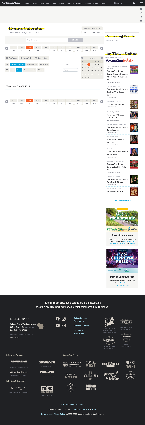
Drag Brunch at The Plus (115, 104)
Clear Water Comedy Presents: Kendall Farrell (117, 153)
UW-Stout (132, 243)
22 (82, 74)
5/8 (69, 48)
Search (75, 40)
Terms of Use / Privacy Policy (53, 414)
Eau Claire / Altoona (17, 64)
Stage (26, 70)
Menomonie (44, 64)
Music (19, 70)
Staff (61, 404)
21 (101, 70)
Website (85, 409)
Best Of (79, 3)
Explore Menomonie (119, 243)
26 (95, 74)
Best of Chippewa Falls (122, 276)
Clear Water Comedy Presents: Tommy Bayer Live (117, 128)
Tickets (88, 3)
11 (92, 67)
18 (92, 70)
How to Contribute (81, 325)
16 (85, 70)
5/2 (21, 48)
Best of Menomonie (122, 235)
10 (88, 67)
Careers (82, 404)
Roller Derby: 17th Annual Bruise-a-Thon (115, 116)
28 (102, 74)
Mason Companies (125, 283)
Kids (12, 70)
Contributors (71, 404)
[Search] (134, 3)
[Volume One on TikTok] (141, 17)
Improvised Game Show (115, 191)
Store (95, 3)
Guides (61, 3)
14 (101, 67)
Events (34, 3)
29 (82, 77)
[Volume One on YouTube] (141, 21)
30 (85, 77)
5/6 (54, 48)
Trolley (103, 3)
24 (89, 74)
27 (98, 74)
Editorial (76, 409)
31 (88, 77)
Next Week (27, 58)
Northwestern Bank (122, 285)
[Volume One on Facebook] (141, 9)
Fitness (40, 70)
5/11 (94, 48)
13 (98, 67)
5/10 (86, 48)
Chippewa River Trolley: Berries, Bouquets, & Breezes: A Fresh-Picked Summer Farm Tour (117, 75)
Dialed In (70, 3)
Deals (54, 3)
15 (82, 70)
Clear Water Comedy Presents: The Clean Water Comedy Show (117, 92)
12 (95, 67)
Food (33, 70)
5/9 (78, 48)
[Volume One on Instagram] (141, 13)
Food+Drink (44, 3)
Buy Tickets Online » (122, 200)
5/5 (45, 48)
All (7, 64)
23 (85, 74)
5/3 (29, 48)
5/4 (37, 48)
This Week (12, 58)
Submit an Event (92, 28)
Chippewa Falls (32, 64)
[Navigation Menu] (141, 3)
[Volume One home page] (12, 3)
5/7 (62, 48)
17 (88, 70)
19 (95, 70)
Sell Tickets (93, 32)
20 (98, 70)
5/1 (13, 48)
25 (92, 74)
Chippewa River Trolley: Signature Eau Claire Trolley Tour (117, 167)
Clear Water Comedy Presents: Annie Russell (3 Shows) (117, 180)
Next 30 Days (42, 58)
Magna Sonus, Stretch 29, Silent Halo (116, 140)
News (27, 3)
